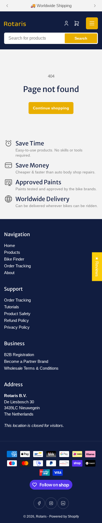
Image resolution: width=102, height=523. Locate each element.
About (9, 272)
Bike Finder (14, 259)
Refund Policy (16, 320)
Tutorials (11, 307)
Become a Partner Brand (26, 361)
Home (9, 245)
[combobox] (51, 38)
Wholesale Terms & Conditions (31, 368)
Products (12, 252)
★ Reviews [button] (97, 266)
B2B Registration (19, 354)
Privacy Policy (17, 327)
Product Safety (17, 313)
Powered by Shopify (64, 516)
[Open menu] (92, 23)
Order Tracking (17, 266)
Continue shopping (51, 108)
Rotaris (41, 516)
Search (81, 38)
